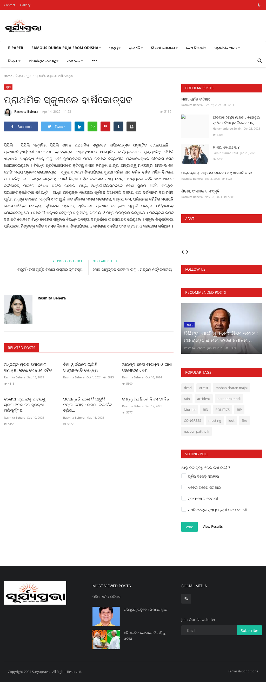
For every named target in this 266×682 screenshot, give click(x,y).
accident (203, 398)
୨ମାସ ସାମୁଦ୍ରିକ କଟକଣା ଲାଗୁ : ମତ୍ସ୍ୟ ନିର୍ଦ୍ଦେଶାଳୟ (132, 269)
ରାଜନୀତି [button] (134, 47)
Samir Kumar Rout (225, 153)
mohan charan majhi (232, 387)
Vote (189, 526)
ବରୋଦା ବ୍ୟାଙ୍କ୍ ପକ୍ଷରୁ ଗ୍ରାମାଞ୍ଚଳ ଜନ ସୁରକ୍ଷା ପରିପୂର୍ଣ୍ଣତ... (24, 404)
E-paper (15, 47)
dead (188, 387)
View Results (213, 526)
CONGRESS (192, 420)
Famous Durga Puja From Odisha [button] (64, 47)
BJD (205, 409)
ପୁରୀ (28, 76)
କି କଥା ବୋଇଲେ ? (226, 147)
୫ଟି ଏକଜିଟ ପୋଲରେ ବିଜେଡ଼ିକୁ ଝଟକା (144, 635)
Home (8, 76)
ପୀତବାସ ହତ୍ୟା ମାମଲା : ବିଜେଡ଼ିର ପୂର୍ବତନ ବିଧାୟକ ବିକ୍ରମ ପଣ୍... (236, 120)
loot (231, 420)
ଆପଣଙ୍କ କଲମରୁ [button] (42, 60)
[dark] (259, 5)
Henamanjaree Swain (227, 128)
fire (244, 420)
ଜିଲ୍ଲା (19, 76)
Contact (9, 5)
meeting (214, 420)
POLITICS (222, 409)
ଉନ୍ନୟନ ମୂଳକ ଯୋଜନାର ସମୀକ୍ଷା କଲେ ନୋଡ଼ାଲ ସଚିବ (28, 367)
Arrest (203, 387)
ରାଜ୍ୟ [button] (113, 47)
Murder (190, 409)
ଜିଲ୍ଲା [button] (13, 60)
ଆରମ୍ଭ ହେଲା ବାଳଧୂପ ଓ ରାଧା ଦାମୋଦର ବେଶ (147, 367)
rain (187, 398)
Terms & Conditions (243, 671)
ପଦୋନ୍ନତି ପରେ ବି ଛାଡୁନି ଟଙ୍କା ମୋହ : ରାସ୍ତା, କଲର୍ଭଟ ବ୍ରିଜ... (87, 404)
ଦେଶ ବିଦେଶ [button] (195, 47)
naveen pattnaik (196, 431)
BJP (239, 409)
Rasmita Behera (26, 111)
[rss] (186, 599)
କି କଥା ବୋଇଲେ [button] (163, 47)
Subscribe (249, 630)
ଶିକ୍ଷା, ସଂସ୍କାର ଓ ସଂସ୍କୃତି (200, 191)
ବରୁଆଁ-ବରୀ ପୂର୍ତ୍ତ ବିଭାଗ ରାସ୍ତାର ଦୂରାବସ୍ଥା (50, 269)
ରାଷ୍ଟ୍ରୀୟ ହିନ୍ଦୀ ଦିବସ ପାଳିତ (145, 399)
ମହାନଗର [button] (74, 60)
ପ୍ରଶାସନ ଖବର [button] (226, 47)
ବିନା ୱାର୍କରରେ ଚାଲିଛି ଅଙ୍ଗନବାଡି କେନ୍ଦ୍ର (80, 367)
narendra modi (229, 398)
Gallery (25, 5)
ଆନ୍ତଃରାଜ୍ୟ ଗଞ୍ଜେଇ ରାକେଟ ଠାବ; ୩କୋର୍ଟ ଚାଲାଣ (217, 173)
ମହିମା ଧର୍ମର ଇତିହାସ (195, 99)
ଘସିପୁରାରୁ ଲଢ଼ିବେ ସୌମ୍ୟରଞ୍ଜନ (145, 609)
